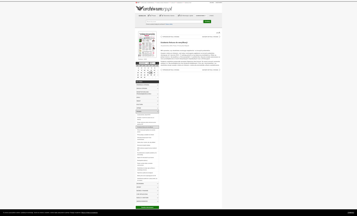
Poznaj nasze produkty (162, 2)
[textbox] (174, 21)
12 (151, 70)
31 (144, 77)
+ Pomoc (211, 15)
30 (141, 77)
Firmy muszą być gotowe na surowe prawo (146, 131)
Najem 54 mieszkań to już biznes (145, 157)
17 (144, 72)
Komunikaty (180, 2)
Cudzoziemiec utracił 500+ (144, 114)
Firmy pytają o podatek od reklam (145, 134)
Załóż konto (219, 2)
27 (154, 75)
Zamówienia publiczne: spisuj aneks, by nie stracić (147, 179)
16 (141, 72)
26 (151, 75)
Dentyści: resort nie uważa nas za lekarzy (145, 118)
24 (144, 75)
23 (141, 75)
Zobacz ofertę (169, 24)
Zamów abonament (147, 207)
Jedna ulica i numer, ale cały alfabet (146, 142)
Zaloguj (212, 2)
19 (151, 72)
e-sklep (173, 2)
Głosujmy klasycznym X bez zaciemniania (144, 138)
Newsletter (188, 2)
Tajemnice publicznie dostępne (145, 172)
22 (138, 75)
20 (154, 72)
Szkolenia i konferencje (147, 2)
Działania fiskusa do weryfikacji (145, 127)
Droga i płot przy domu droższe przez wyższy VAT (146, 123)
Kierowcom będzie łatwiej (143, 145)
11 (147, 70)
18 (147, 72)
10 (144, 70)
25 (147, 75)
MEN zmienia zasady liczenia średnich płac (147, 149)
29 (138, 77)
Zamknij (351, 212)
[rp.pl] (137, 2)
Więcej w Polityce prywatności (89, 212)
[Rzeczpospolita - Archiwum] (154, 8)
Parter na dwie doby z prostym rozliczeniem (144, 164)
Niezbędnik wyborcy (142, 160)
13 (154, 70)
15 (138, 72)
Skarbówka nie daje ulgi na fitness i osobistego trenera (146, 169)
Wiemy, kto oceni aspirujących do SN (146, 175)
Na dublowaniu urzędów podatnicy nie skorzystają (147, 153)
